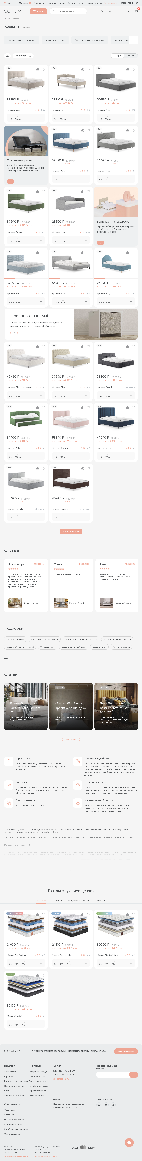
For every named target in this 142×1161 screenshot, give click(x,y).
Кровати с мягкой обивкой (73, 647)
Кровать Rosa (58, 293)
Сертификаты (10, 1071)
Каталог (41, 11)
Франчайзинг (10, 1110)
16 (134, 110)
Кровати (57, 901)
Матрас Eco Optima (16, 955)
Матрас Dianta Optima (107, 955)
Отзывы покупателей (14, 1095)
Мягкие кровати (47, 647)
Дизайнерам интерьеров (16, 1129)
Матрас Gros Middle (61, 955)
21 (89, 171)
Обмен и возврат (37, 1076)
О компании (39, 3)
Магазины (23, 3)
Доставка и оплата (56, 3)
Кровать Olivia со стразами (19, 387)
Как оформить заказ (38, 1086)
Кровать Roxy (103, 293)
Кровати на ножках (15, 639)
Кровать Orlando (105, 387)
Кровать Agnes (104, 448)
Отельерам (9, 1115)
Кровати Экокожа (121, 647)
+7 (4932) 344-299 (63, 1074)
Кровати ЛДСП (99, 647)
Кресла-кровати (99, 1051)
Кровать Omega (14, 232)
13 (44, 955)
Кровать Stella (13, 293)
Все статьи (71, 739)
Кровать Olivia (58, 387)
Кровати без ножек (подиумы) (44, 639)
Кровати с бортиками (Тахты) (20, 647)
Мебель (101, 901)
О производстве (12, 1134)
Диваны (85, 1051)
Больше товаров (71, 531)
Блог (6, 1091)
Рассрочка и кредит (38, 1071)
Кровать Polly (13, 448)
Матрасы (41, 901)
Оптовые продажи (13, 1124)
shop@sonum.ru (61, 1078)
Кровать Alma (58, 171)
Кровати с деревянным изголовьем (81, 639)
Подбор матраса (94, 3)
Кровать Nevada (15, 509)
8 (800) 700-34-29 (129, 3)
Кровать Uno (58, 232)
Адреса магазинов (126, 1051)
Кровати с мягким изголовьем (117, 639)
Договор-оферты (37, 1095)
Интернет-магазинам (14, 1119)
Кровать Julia (58, 110)
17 (89, 387)
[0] (136, 11)
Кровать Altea (103, 110)
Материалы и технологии (16, 1081)
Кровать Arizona (60, 448)
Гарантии (8, 1076)
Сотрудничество (75, 3)
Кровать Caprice (15, 110)
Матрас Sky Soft (14, 1016)
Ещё (6, 658)
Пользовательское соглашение (47, 1156)
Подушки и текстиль (79, 901)
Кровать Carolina (60, 509)
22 (44, 110)
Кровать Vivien (104, 171)
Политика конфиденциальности (16, 1156)
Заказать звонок (111, 3)
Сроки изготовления (14, 1086)
